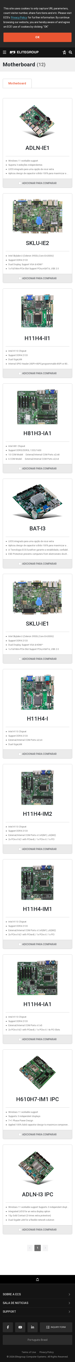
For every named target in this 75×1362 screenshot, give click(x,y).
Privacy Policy (19, 17)
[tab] (37, 1294)
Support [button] (9, 1311)
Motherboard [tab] (17, 83)
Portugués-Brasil (38, 1339)
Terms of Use (28, 1352)
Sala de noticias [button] (15, 1303)
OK (37, 37)
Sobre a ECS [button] (12, 1294)
